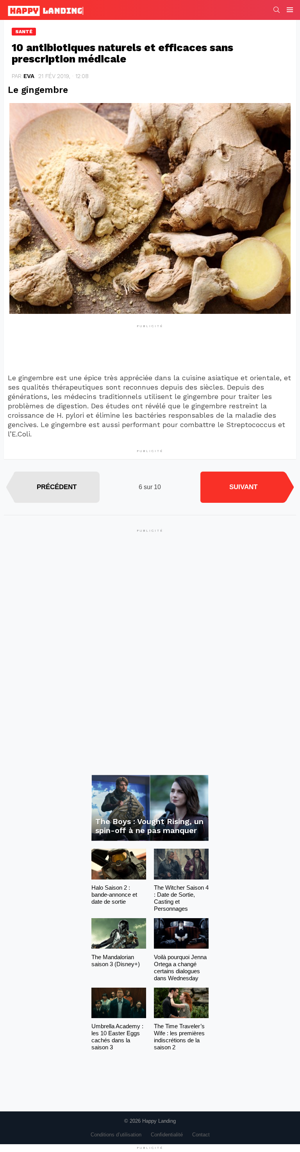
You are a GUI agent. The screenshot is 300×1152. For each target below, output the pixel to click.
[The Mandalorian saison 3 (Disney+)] (118, 933)
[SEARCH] (276, 10)
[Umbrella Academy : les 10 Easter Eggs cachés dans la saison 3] (118, 1003)
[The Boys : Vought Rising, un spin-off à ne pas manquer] (150, 808)
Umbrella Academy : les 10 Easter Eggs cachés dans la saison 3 (117, 1037)
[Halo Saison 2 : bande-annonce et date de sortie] (118, 864)
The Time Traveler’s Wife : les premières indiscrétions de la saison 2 (179, 1037)
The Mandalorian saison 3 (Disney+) (115, 960)
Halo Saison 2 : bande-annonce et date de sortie (114, 894)
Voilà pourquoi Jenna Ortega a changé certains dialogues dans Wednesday (180, 967)
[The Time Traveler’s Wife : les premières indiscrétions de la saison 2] (181, 1003)
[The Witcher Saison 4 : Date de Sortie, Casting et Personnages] (181, 864)
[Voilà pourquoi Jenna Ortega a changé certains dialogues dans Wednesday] (181, 933)
